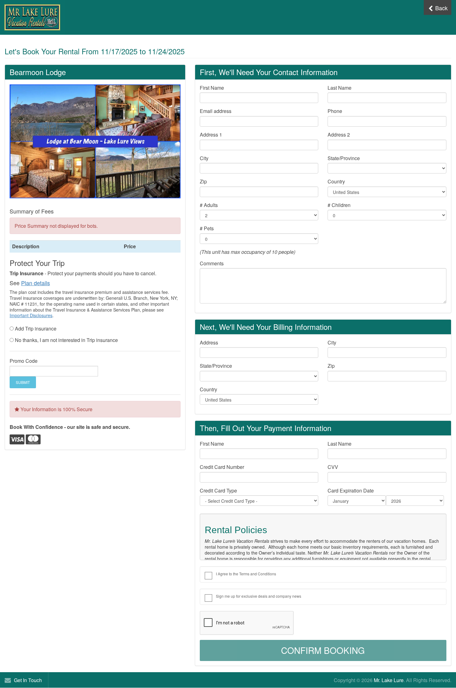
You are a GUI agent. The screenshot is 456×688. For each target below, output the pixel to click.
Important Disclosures (31, 315)
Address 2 (339, 134)
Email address (215, 111)
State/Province (344, 158)
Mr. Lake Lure (389, 680)
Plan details (35, 283)
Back (441, 8)
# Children (339, 205)
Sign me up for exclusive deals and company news (258, 596)
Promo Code (24, 360)
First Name (212, 87)
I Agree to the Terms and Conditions (246, 573)
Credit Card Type (218, 490)
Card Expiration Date (351, 490)
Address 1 (211, 134)
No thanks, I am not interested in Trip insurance (66, 340)
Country (336, 181)
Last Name (339, 87)
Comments (212, 263)
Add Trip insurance (35, 328)
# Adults (209, 205)
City (204, 158)
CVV (333, 467)
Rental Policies (236, 530)
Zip (203, 181)
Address (209, 342)
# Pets (207, 228)
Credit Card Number (222, 467)
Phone (335, 111)
